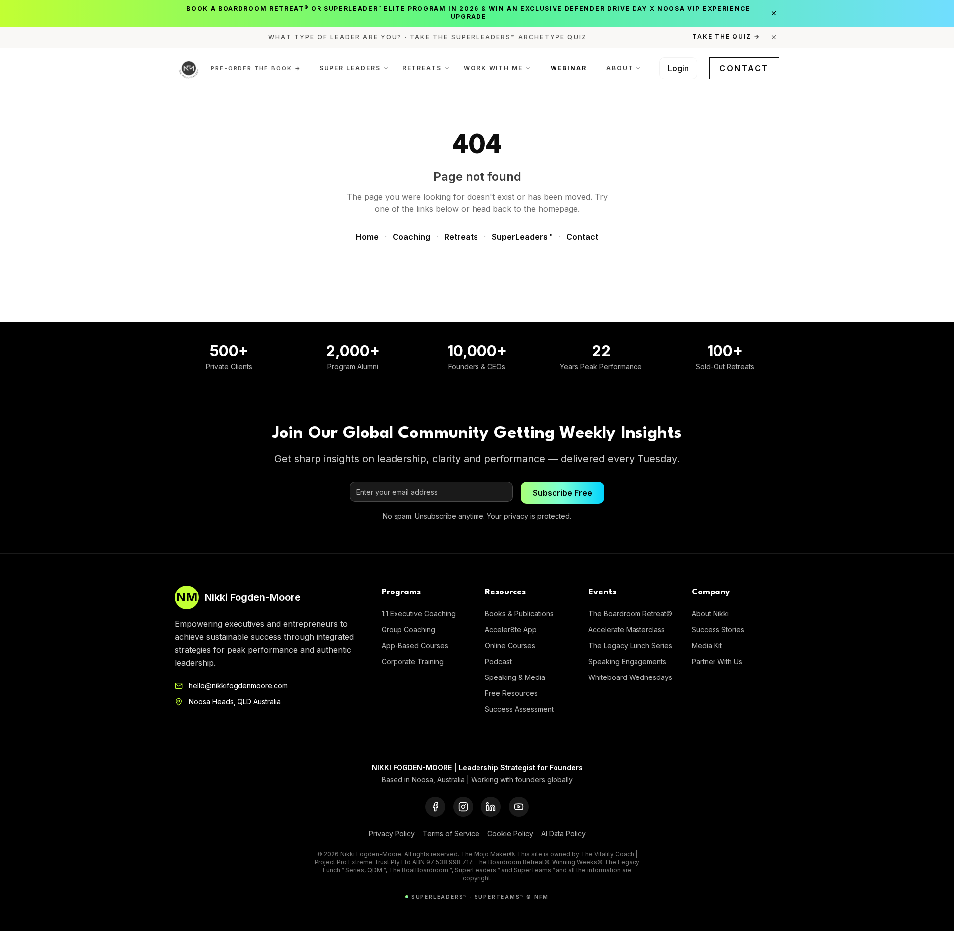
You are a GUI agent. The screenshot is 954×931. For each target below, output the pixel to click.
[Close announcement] (773, 13)
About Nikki (710, 613)
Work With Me (493, 68)
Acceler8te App (511, 629)
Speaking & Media (515, 677)
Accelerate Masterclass (626, 629)
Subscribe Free (562, 493)
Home (367, 237)
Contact (744, 68)
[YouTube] (519, 807)
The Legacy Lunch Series (630, 645)
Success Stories (718, 629)
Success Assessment (519, 709)
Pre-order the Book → (256, 68)
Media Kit (707, 645)
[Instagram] (463, 807)
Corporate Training (413, 661)
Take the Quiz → (726, 36)
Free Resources (511, 693)
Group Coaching (408, 629)
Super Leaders (350, 68)
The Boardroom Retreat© (630, 613)
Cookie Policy (510, 833)
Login (678, 68)
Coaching (411, 237)
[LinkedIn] (491, 807)
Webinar (568, 68)
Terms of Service (451, 833)
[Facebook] (435, 807)
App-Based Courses (415, 645)
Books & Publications (519, 613)
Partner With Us (717, 661)
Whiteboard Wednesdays (630, 677)
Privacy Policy (392, 833)
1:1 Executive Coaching (419, 613)
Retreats (422, 68)
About (620, 68)
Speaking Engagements (627, 661)
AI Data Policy (563, 833)
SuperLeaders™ (522, 237)
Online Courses (510, 645)
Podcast (498, 661)
